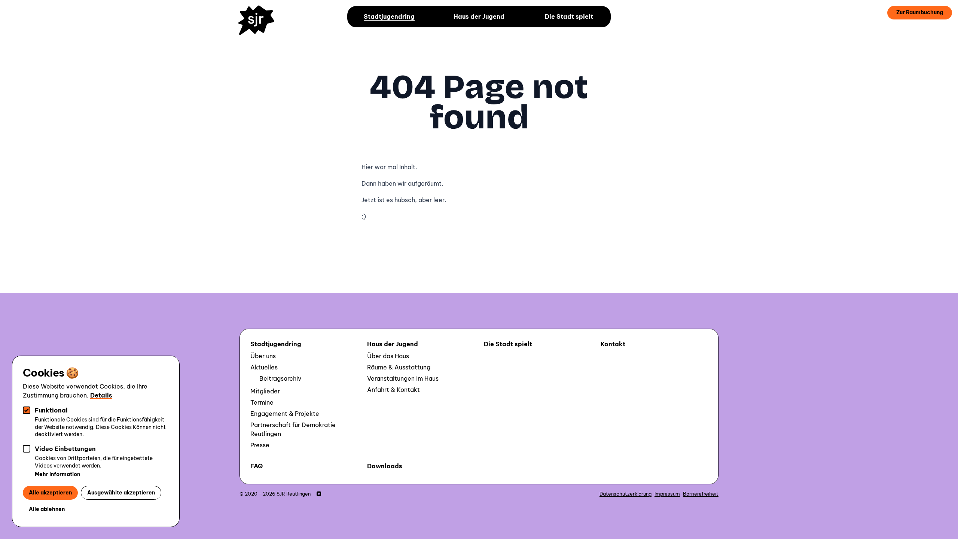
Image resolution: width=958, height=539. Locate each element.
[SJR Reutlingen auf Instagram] (319, 493)
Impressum (667, 494)
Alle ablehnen (47, 509)
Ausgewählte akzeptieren (121, 492)
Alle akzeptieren (50, 492)
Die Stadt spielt (569, 16)
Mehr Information (57, 474)
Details (101, 395)
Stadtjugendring (389, 16)
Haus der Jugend (479, 16)
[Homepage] (260, 25)
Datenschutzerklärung (625, 494)
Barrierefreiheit (700, 494)
